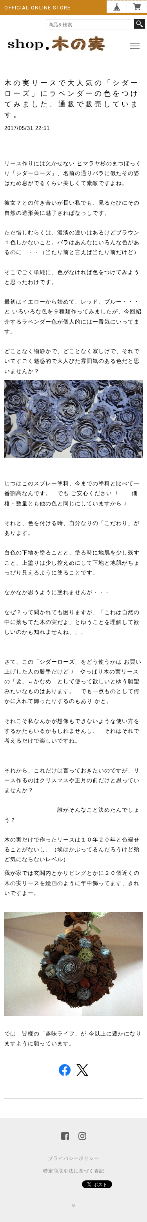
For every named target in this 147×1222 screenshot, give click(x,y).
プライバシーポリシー (73, 1158)
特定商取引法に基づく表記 (73, 1171)
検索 (139, 24)
